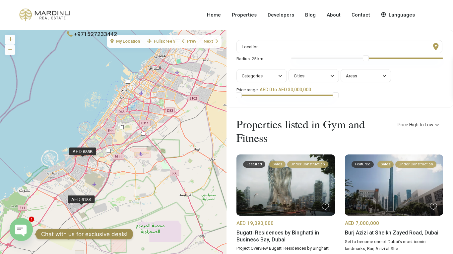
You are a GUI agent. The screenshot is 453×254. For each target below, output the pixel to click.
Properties (244, 15)
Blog (310, 15)
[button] (143, 134)
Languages (402, 15)
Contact (361, 15)
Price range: (247, 90)
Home (214, 15)
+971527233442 (95, 34)
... (400, 248)
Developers (281, 15)
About (334, 15)
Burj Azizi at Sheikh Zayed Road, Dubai (391, 233)
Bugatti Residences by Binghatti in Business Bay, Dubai (277, 236)
